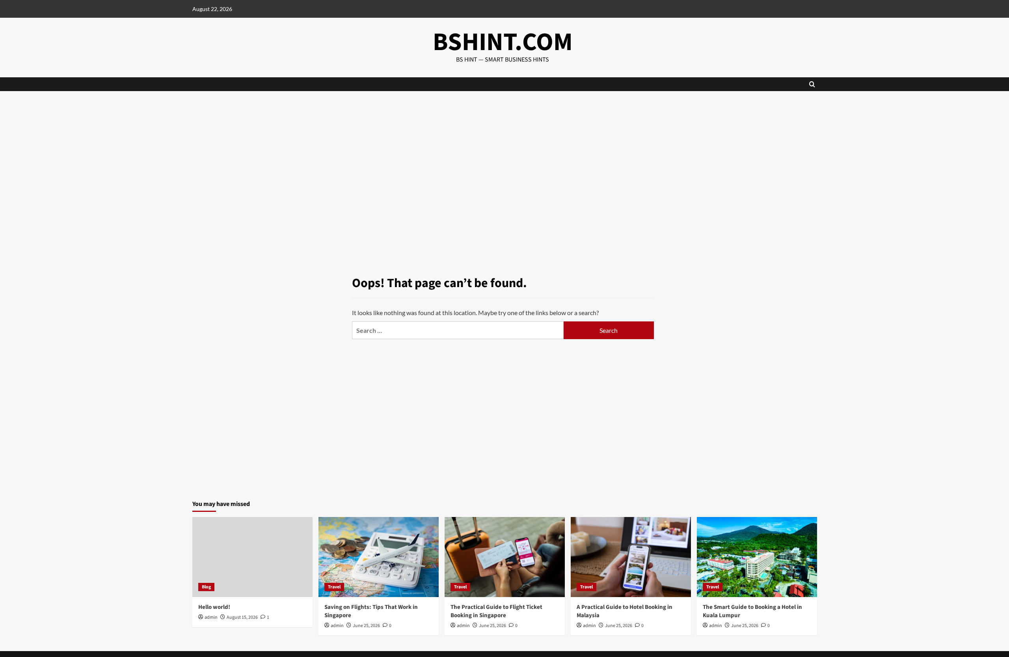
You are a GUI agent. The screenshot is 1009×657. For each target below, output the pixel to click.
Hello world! (214, 607)
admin (211, 617)
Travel (334, 587)
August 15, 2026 (242, 617)
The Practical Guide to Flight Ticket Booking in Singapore (496, 611)
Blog (206, 587)
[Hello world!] (252, 557)
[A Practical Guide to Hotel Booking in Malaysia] (631, 557)
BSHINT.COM (503, 42)
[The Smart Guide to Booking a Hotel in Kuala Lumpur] (757, 557)
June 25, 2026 (366, 625)
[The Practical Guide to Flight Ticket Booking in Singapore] (505, 557)
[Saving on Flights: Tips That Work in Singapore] (378, 557)
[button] (812, 84)
